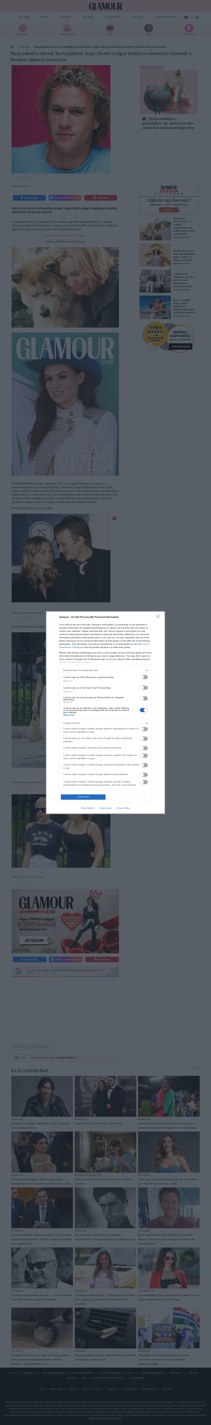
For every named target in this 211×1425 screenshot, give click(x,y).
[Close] (159, 617)
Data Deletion (88, 808)
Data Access (105, 808)
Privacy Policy (123, 808)
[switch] (144, 677)
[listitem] (105, 670)
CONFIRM (83, 797)
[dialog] (105, 712)
